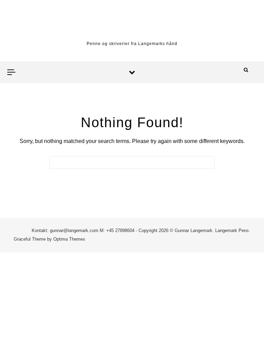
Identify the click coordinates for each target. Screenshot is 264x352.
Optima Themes (69, 239)
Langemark (132, 27)
